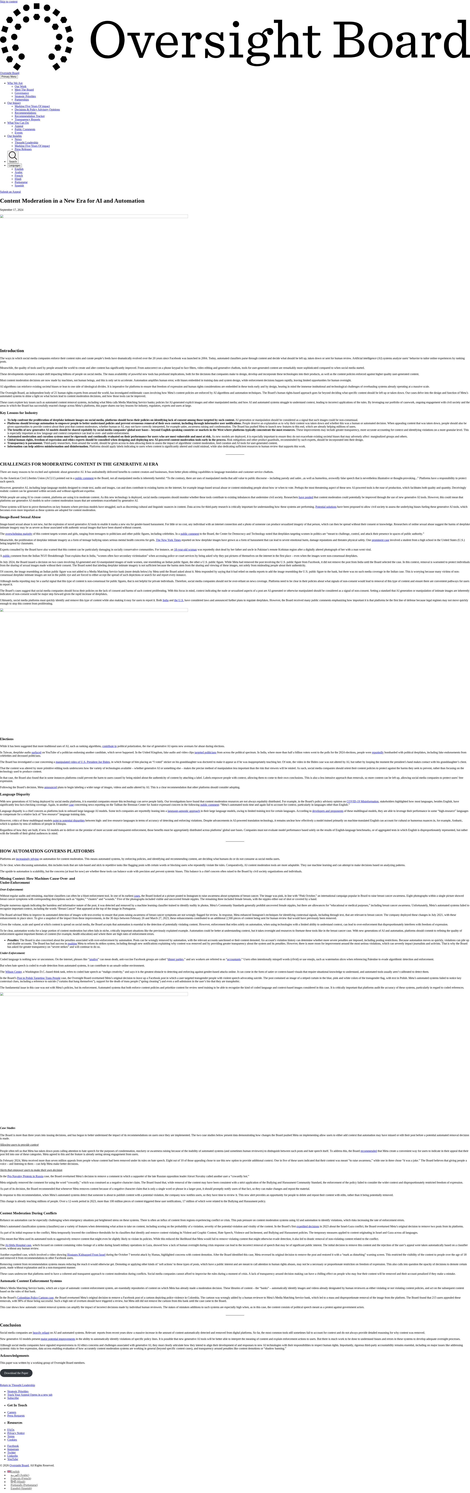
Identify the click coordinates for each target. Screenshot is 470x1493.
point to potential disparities (69, 820)
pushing (72, 943)
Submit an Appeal (10, 191)
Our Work (20, 86)
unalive (93, 959)
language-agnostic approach (184, 810)
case (71, 804)
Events (19, 132)
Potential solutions (326, 506)
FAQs (10, 1429)
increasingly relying (27, 858)
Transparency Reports (27, 119)
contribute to (109, 746)
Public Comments (25, 129)
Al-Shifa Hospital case (18, 1245)
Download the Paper (16, 1373)
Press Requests (16, 1415)
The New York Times (168, 540)
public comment (84, 478)
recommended (369, 1150)
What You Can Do (18, 122)
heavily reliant (41, 1332)
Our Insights (14, 135)
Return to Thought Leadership (17, 1385)
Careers (11, 1412)
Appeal (19, 126)
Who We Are (15, 83)
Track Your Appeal (29, 1394)
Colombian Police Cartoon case (35, 1297)
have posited (306, 497)
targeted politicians (205, 752)
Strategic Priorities (25, 96)
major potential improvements (58, 1338)
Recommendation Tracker (30, 116)
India (166, 600)
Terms (11, 1436)
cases (137, 895)
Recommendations (25, 112)
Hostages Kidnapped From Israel (86, 1254)
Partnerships (22, 99)
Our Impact (14, 102)
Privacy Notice (16, 1433)
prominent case (380, 540)
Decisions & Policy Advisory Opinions (37, 109)
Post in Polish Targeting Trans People (38, 978)
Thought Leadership (26, 142)
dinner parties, (176, 959)
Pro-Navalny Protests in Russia (25, 1176)
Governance (22, 93)
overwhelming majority (18, 533)
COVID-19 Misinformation (363, 801)
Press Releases (23, 149)
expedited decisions (308, 1226)
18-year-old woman (185, 549)
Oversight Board (19, 1465)
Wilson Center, (13, 971)
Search (13, 161)
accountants (234, 959)
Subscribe (13, 1398)
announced (50, 787)
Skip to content (8, 1)
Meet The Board (24, 89)
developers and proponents (327, 810)
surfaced (36, 752)
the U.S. (179, 600)
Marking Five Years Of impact (32, 106)
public (7, 555)
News (18, 139)
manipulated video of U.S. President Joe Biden (83, 761)
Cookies (12, 1439)
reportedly (378, 752)
